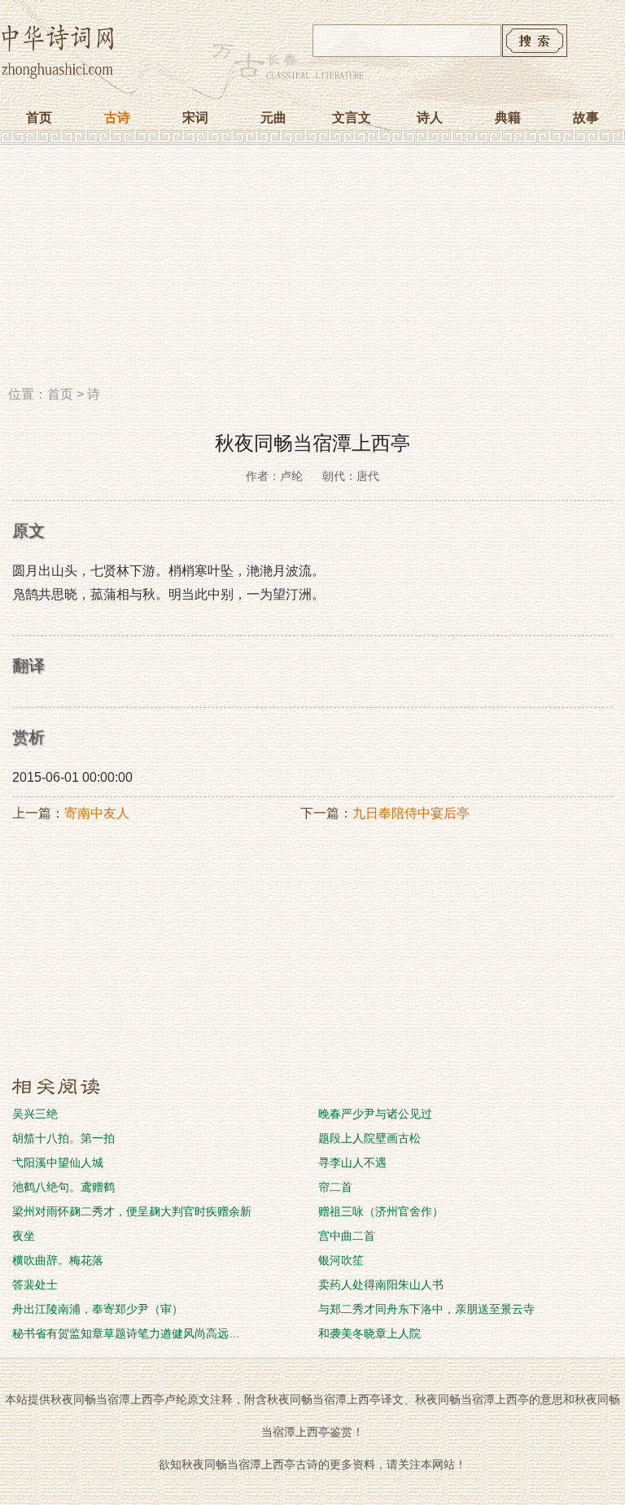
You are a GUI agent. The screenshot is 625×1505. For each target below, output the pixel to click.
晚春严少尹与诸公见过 (375, 1113)
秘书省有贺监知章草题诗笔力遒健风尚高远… (126, 1333)
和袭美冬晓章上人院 (369, 1333)
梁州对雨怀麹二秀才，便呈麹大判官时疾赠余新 (131, 1211)
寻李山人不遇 (352, 1162)
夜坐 (23, 1235)
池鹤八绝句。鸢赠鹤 (63, 1186)
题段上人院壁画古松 (369, 1138)
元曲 (273, 117)
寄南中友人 (96, 813)
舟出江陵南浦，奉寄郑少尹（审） (97, 1308)
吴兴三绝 (35, 1113)
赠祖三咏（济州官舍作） (381, 1211)
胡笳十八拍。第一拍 (63, 1138)
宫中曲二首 (346, 1235)
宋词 (195, 117)
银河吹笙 (341, 1260)
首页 (39, 117)
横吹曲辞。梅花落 (57, 1260)
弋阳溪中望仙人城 (57, 1162)
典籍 (508, 117)
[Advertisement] (312, 271)
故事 (586, 117)
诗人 (430, 117)
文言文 (351, 117)
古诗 (117, 117)
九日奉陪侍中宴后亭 (411, 813)
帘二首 (335, 1186)
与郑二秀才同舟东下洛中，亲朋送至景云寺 (426, 1308)
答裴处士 (35, 1284)
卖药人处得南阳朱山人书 (381, 1284)
